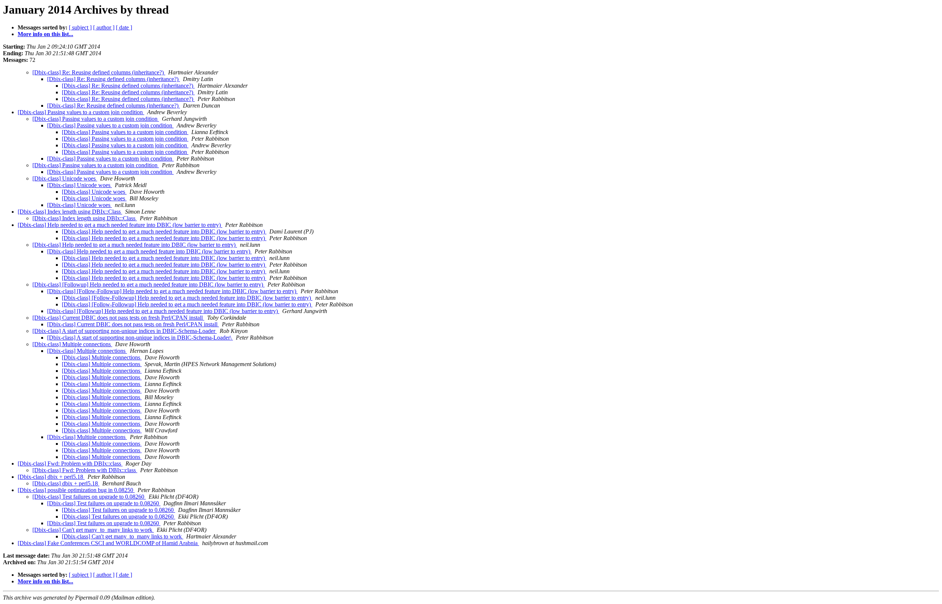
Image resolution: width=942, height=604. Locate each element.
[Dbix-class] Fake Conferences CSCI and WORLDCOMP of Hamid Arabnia (108, 543)
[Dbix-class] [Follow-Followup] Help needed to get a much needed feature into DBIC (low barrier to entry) (172, 291)
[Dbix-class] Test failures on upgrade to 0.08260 (89, 497)
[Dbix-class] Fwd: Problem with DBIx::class (70, 463)
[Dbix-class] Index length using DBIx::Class (70, 211)
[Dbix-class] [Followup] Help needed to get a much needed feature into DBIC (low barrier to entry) (148, 284)
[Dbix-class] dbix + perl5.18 (51, 477)
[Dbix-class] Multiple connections (72, 344)
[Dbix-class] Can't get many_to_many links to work (93, 530)
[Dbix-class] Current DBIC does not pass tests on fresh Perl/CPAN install (118, 318)
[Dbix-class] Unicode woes (64, 178)
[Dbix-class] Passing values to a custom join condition (81, 112)
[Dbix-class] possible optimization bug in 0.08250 (76, 490)
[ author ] (103, 27)
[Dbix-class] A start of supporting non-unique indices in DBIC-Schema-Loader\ (140, 337)
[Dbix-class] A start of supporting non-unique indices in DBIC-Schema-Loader (124, 331)
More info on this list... (45, 34)
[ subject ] (80, 27)
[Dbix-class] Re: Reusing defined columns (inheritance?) (98, 72)
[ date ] (124, 27)
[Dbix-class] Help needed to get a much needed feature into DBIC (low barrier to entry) (120, 225)
